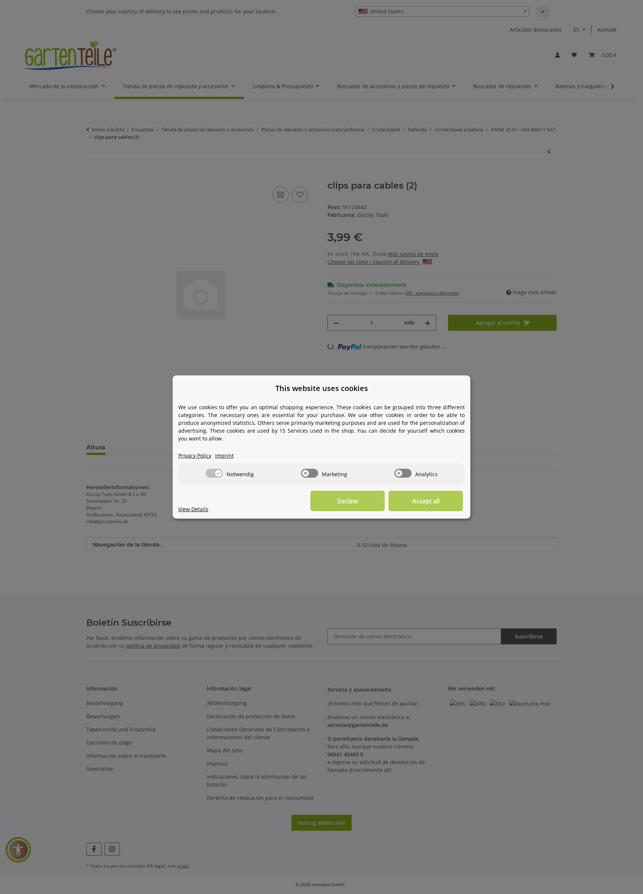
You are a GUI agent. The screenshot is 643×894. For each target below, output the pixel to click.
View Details (193, 509)
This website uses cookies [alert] (321, 388)
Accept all (425, 501)
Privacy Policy (194, 455)
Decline (347, 501)
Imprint (224, 455)
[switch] (214, 473)
